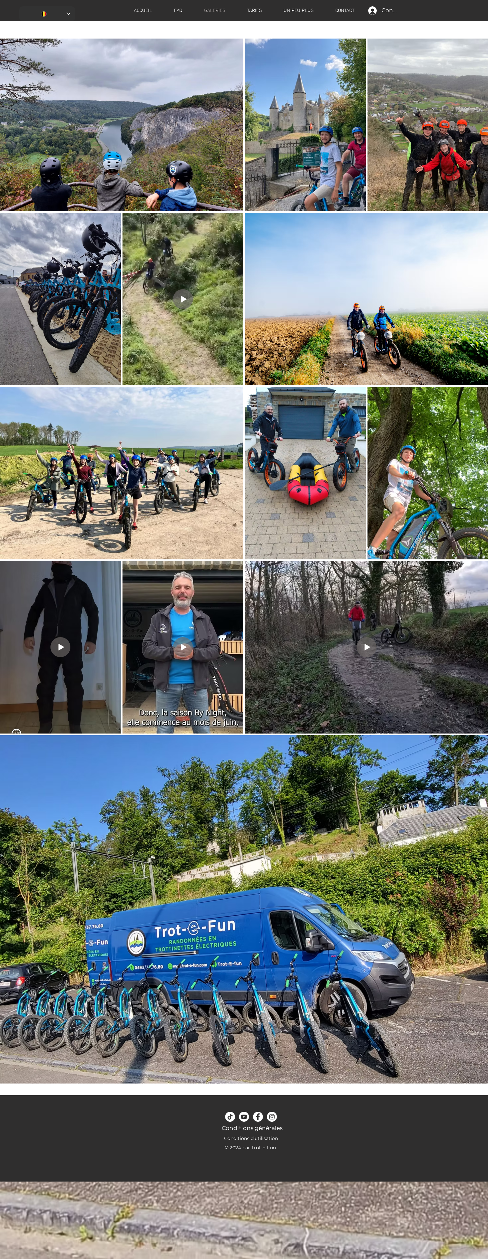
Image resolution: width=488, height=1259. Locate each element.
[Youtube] (244, 1117)
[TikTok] (230, 1117)
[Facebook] (258, 1117)
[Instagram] (272, 1117)
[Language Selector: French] (47, 13)
